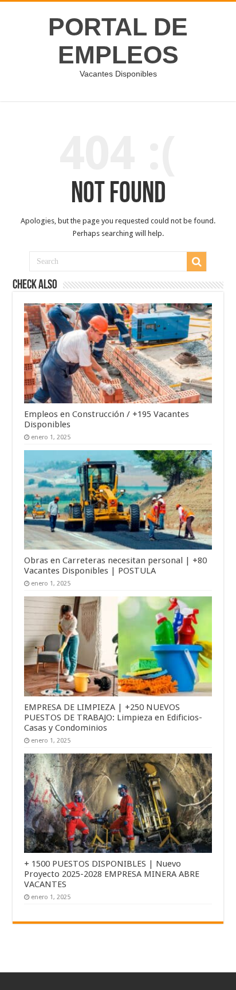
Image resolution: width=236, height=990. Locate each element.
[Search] (196, 261)
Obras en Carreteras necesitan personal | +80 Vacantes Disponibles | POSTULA (115, 565)
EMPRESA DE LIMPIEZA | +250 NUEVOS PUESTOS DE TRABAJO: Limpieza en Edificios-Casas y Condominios (113, 717)
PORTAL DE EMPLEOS (118, 41)
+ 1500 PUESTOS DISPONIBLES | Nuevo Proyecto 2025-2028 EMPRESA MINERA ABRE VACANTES (111, 874)
